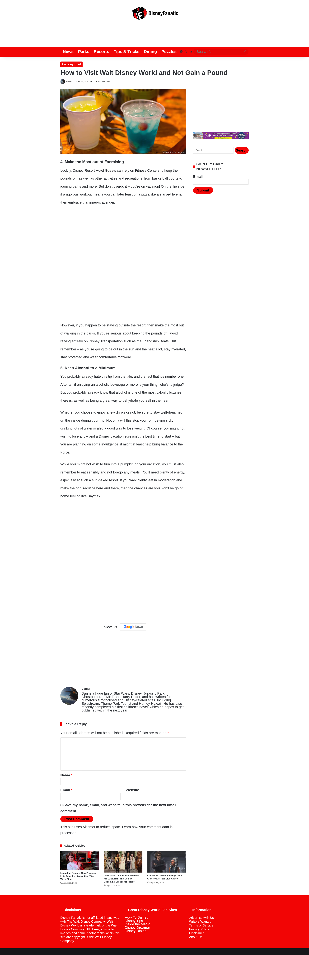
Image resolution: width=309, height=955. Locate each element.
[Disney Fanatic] (154, 14)
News (68, 51)
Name (66, 775)
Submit (203, 190)
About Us (195, 937)
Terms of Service (201, 925)
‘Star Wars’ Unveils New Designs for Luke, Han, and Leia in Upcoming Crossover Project (121, 878)
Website (132, 790)
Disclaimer (196, 933)
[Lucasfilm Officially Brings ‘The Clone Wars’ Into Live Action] (166, 861)
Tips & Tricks (126, 51)
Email (66, 790)
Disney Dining (135, 931)
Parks (83, 51)
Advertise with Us (201, 917)
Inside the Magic (137, 924)
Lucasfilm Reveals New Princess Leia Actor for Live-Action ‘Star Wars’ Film (78, 876)
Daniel (69, 82)
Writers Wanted (200, 921)
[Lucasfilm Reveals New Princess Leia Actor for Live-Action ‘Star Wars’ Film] (79, 860)
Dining (150, 51)
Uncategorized (71, 64)
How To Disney (136, 917)
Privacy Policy (199, 929)
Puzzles (169, 51)
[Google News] (133, 626)
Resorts (101, 51)
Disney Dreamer (137, 928)
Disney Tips (134, 921)
